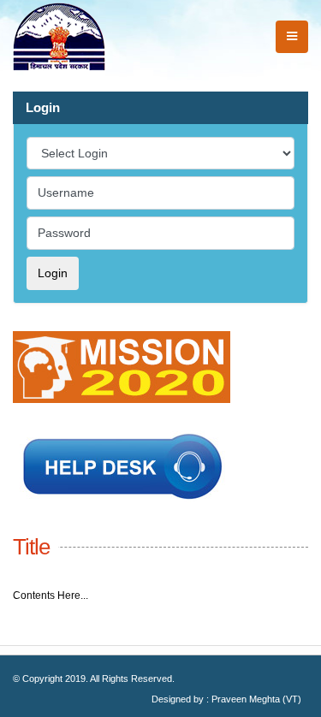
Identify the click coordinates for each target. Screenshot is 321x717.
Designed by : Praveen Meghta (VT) (226, 699)
